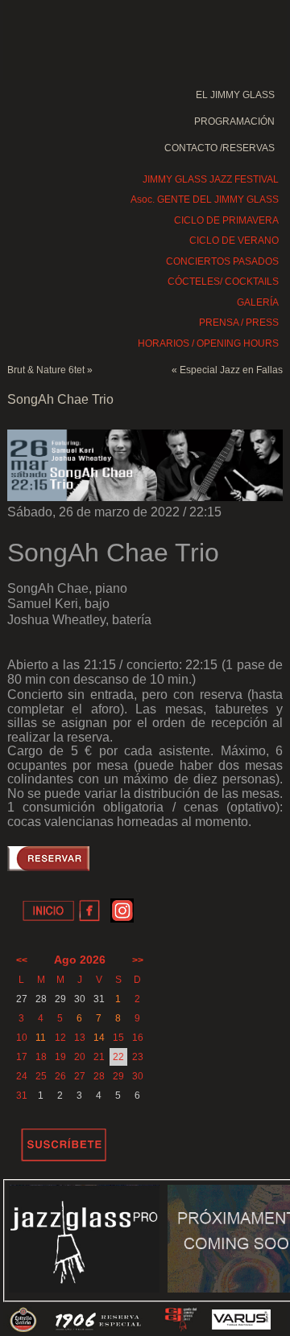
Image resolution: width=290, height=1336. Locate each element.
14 (99, 1037)
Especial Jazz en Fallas (231, 370)
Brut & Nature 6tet (46, 370)
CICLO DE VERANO (234, 240)
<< (21, 960)
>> (137, 960)
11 (40, 1037)
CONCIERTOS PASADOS (222, 261)
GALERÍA (258, 302)
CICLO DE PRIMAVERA (226, 220)
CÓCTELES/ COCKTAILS (223, 281)
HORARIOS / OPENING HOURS (208, 343)
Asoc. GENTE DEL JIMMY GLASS (204, 199)
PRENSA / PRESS (239, 322)
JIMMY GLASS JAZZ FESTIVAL (211, 179)
